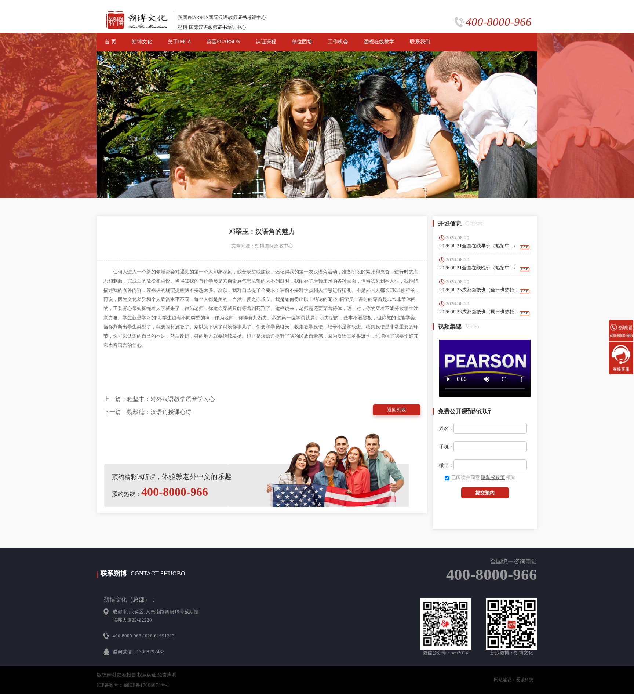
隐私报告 (126, 674)
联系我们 (420, 41)
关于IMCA (179, 41)
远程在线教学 (379, 41)
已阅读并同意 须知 (483, 477)
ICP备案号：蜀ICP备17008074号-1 (133, 685)
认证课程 (266, 41)
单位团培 (302, 41)
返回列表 (396, 410)
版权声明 (106, 674)
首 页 (110, 41)
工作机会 (338, 41)
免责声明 (166, 674)
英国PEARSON (223, 41)
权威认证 (146, 674)
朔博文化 (142, 41)
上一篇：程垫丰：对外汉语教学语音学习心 (159, 399)
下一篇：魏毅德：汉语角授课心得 (147, 412)
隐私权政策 (493, 477)
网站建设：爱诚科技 (513, 679)
